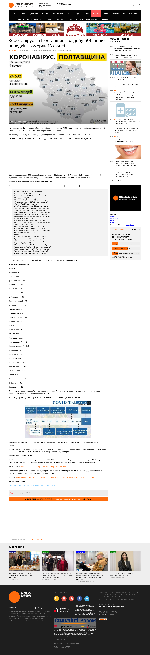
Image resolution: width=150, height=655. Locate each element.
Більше (132, 230)
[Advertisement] (58, 155)
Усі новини (116, 181)
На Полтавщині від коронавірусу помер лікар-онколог (44, 466)
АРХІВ (13, 19)
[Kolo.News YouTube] (125, 198)
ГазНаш (70, 19)
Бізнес (69, 14)
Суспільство (33, 14)
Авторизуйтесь (38, 539)
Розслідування (57, 14)
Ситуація (78, 14)
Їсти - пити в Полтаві (51, 19)
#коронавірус (51, 485)
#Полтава (12, 485)
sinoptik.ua (130, 225)
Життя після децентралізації (86, 19)
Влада (23, 14)
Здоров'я (96, 14)
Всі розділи (132, 14)
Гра (123, 14)
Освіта (105, 14)
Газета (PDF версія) (25, 19)
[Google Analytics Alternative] (103, 619)
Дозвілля (45, 14)
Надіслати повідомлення (66, 643)
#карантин (21, 485)
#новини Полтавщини (35, 485)
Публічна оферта (62, 647)
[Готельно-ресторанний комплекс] (75, 29)
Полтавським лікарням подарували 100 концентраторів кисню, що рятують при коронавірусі (55, 477)
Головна (14, 14)
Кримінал (37, 19)
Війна (63, 19)
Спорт (87, 14)
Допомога (115, 14)
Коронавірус (104, 19)
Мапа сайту (59, 640)
